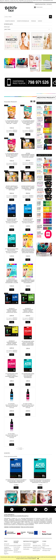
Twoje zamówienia (27, 544)
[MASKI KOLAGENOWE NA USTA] (44, 172)
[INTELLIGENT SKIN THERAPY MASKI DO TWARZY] (44, 203)
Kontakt (44, 544)
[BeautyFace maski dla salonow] (41, 41)
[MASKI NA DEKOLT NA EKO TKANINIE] (44, 221)
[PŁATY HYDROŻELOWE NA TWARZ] (44, 108)
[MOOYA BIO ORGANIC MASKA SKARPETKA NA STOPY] (44, 197)
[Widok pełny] (34, 101)
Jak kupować (6, 544)
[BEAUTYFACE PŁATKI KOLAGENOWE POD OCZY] (44, 166)
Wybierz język (7, 26)
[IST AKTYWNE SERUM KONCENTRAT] (44, 226)
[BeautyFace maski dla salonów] (17, 41)
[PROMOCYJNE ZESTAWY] (44, 234)
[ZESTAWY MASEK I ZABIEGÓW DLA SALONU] (44, 146)
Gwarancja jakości (36, 550)
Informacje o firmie (46, 550)
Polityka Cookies (45, 545)
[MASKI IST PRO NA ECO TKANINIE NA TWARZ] (44, 124)
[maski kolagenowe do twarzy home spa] (11, 497)
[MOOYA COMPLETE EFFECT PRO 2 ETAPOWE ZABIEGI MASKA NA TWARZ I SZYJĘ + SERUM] (44, 119)
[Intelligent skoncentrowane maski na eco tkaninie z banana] (44, 497)
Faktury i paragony (17, 545)
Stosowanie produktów (9, 545)
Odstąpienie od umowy (37, 547)
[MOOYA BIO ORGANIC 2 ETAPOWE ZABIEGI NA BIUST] (44, 184)
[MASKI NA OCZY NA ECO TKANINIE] (44, 209)
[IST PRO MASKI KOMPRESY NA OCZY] (44, 130)
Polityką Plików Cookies (32, 557)
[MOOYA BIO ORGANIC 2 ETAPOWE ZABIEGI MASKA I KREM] (44, 177)
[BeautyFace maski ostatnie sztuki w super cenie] (22, 63)
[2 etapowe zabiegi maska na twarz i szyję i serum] (28, 497)
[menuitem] (10, 21)
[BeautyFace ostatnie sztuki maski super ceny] (44, 249)
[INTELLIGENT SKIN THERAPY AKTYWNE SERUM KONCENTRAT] (44, 135)
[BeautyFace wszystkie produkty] (46, 97)
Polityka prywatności (37, 548)
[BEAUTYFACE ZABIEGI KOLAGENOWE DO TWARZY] (44, 160)
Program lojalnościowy (27, 547)
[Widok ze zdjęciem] (31, 101)
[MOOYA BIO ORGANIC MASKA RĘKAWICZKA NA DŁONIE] (44, 190)
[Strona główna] (11, 10)
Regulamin (6, 553)
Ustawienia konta (26, 545)
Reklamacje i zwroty (37, 545)
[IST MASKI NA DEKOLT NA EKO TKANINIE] (44, 215)
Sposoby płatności (17, 551)
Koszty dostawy (17, 547)
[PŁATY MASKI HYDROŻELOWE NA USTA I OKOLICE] (44, 113)
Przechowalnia (26, 549)
